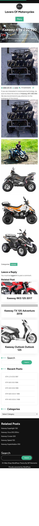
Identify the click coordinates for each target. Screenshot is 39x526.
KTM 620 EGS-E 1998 (12, 394)
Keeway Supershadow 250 (10, 444)
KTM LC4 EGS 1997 (11, 377)
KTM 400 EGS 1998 (11, 388)
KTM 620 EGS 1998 (11, 382)
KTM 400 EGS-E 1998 (12, 399)
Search (11, 357)
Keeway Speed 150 (8, 440)
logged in (13, 275)
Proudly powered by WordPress (19, 467)
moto (16, 88)
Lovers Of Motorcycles (19, 11)
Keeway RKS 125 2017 (19, 298)
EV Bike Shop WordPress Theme (13, 463)
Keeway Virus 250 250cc (10, 432)
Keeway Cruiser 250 (8, 436)
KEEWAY (25, 38)
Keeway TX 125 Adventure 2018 (19, 312)
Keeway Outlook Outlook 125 (19, 348)
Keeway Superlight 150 (9, 428)
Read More (18, 288)
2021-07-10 (7, 88)
